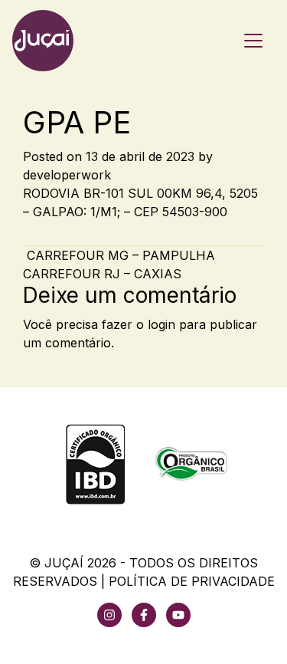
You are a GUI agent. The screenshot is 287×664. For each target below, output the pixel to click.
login (161, 324)
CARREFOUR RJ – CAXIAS (104, 273)
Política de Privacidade (192, 581)
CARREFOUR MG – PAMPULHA (119, 255)
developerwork (67, 174)
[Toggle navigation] (253, 40)
